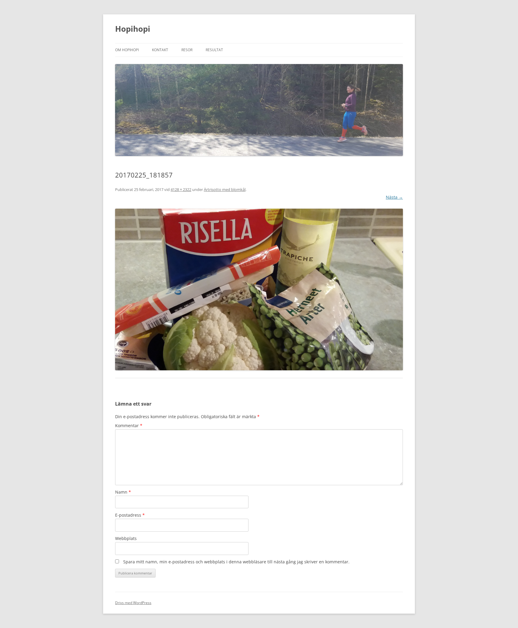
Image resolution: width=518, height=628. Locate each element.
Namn (123, 492)
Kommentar (128, 425)
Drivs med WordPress (133, 602)
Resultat (214, 49)
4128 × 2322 (181, 189)
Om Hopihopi (127, 49)
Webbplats (126, 538)
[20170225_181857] (259, 289)
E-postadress (130, 515)
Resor (186, 49)
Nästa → (394, 197)
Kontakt (160, 49)
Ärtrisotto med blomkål (225, 189)
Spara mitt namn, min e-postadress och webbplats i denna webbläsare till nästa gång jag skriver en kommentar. (236, 562)
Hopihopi (132, 28)
